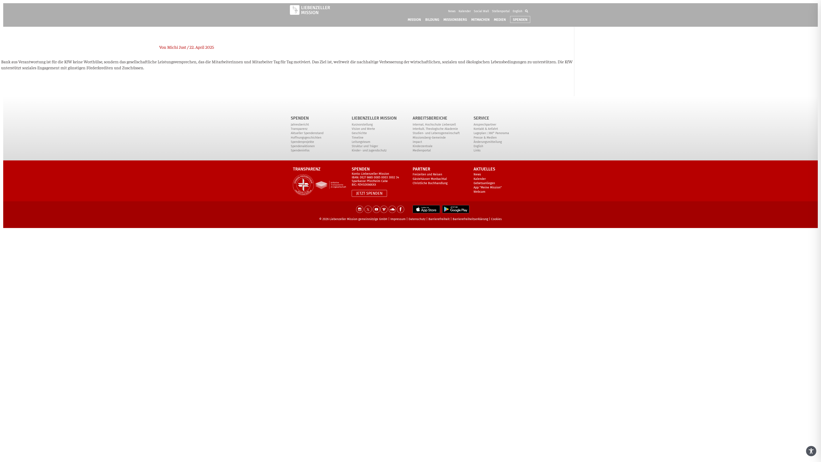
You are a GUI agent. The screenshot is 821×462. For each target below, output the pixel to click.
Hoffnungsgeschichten (306, 137)
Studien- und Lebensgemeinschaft (436, 133)
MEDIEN (500, 20)
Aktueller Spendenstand (307, 133)
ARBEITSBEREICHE (430, 118)
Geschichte (359, 133)
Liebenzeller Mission (374, 118)
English (517, 11)
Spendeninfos (300, 150)
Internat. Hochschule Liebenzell (434, 124)
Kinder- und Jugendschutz (369, 150)
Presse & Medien (485, 137)
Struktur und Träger (365, 146)
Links (477, 150)
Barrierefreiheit (439, 219)
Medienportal (422, 150)
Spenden (300, 118)
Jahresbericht (300, 124)
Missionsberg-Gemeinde (429, 137)
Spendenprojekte (302, 142)
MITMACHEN (480, 20)
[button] (526, 11)
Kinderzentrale (423, 146)
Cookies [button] (496, 219)
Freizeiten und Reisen (427, 174)
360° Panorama (498, 133)
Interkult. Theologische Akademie (435, 129)
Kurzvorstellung (362, 124)
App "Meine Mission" (488, 187)
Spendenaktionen (303, 146)
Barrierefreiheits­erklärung (470, 219)
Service (481, 118)
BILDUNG (432, 20)
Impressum (398, 219)
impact (417, 142)
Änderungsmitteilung (488, 142)
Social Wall (481, 11)
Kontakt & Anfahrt (486, 129)
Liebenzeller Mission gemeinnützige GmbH (358, 219)
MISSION (414, 20)
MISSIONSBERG (455, 20)
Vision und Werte (363, 129)
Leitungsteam (361, 142)
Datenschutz (417, 219)
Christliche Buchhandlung (430, 183)
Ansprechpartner (485, 124)
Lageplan (480, 133)
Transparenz (299, 129)
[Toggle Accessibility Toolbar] (811, 451)
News (452, 11)
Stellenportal (501, 11)
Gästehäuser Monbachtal (430, 179)
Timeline (357, 137)
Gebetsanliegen (484, 183)
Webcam (479, 192)
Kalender (465, 11)
